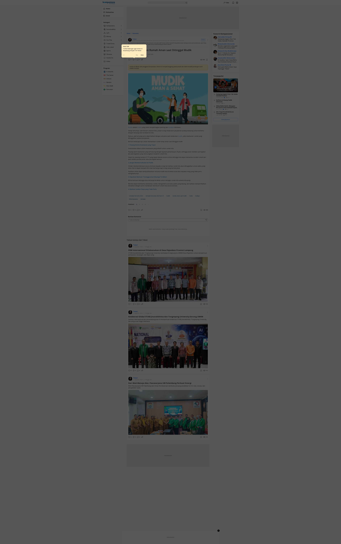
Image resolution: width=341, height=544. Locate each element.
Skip (137, 55)
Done (142, 55)
